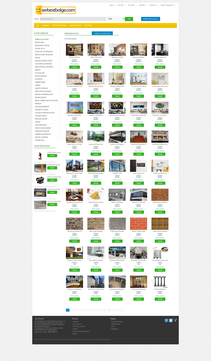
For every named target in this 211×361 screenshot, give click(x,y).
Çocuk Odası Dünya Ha (160, 86)
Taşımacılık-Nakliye (43, 134)
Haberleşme (40, 82)
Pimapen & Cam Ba (138, 202)
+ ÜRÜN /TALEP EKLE (102, 33)
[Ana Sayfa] (37, 25)
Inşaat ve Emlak (41, 88)
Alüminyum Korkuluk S (117, 289)
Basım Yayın (39, 42)
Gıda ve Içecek (41, 76)
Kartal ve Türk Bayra (96, 115)
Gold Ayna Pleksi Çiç (160, 173)
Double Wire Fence (53, 165)
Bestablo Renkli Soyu (96, 86)
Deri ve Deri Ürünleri (44, 55)
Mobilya (38, 103)
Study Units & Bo (95, 57)
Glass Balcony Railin (96, 260)
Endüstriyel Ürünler (44, 67)
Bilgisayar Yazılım (42, 45)
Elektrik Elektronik (43, 64)
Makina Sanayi (40, 97)
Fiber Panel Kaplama (160, 202)
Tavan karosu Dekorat (160, 231)
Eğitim (37, 58)
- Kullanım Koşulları (116, 321)
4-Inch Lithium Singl (53, 152)
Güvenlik (38, 79)
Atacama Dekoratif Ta (74, 231)
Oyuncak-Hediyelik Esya (45, 113)
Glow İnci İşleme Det (54, 201)
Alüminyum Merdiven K (138, 144)
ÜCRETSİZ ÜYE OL (150, 19)
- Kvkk (112, 326)
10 (105, 310)
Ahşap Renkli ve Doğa (95, 202)
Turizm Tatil (40, 140)
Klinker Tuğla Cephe (138, 231)
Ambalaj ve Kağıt (42, 39)
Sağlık (37, 122)
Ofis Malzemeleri (42, 107)
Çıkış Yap (153, 5)
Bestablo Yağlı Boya (74, 115)
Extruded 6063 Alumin (117, 260)
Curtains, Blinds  (160, 57)
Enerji (37, 70)
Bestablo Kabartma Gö (74, 86)
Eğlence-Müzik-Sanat (43, 61)
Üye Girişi (131, 5)
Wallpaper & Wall (117, 57)
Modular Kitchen (74, 57)
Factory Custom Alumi (74, 260)
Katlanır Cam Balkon (117, 144)
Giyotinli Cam (117, 173)
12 (114, 310)
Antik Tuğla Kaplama (96, 231)
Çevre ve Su (40, 48)
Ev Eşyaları (39, 73)
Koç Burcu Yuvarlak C (160, 115)
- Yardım (74, 329)
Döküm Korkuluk (159, 289)
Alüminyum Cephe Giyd (96, 289)
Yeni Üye (120, 5)
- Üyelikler (75, 321)
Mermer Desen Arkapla (117, 115)
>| (122, 310)
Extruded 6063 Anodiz (138, 260)
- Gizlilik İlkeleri (115, 324)
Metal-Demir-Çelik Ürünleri (46, 100)
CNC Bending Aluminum (160, 260)
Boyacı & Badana (117, 202)
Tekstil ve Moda (41, 137)
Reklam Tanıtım (41, 119)
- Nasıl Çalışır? (77, 324)
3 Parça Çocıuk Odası (138, 86)
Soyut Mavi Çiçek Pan (138, 115)
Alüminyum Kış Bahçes (96, 173)
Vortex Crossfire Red (54, 177)
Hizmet (37, 85)
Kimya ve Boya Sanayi (43, 91)
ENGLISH (88, 25)
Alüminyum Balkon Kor (160, 144)
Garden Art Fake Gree (96, 144)
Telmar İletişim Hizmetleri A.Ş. (75, 339)
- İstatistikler (114, 329)
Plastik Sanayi (41, 116)
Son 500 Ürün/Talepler (59, 25)
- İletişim (74, 334)
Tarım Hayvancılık (42, 131)
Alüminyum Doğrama (139, 289)
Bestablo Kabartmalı (117, 86)
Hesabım (142, 5)
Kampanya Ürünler (75, 25)
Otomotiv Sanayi (41, 110)
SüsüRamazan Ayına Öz (74, 202)
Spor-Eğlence (41, 125)
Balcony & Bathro (138, 57)
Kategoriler (45, 25)
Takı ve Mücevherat (43, 128)
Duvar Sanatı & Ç (138, 173)
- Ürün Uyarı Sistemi (78, 326)
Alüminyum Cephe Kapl (74, 173)
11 (109, 310)
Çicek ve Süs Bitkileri (44, 51)
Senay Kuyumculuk (53, 189)
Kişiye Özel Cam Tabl (74, 144)
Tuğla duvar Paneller (117, 231)
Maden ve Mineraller (44, 94)
